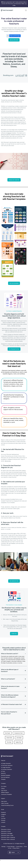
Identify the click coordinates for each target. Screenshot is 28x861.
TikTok (2, 816)
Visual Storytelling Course (7, 805)
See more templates (14, 283)
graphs (13, 727)
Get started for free (14, 581)
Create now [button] (14, 633)
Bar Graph (7, 733)
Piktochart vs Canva (6, 829)
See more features (5, 777)
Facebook (3, 812)
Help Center (4, 801)
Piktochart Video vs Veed (7, 835)
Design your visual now (14, 179)
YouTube (3, 818)
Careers (3, 788)
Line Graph (18, 737)
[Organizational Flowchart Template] (7, 232)
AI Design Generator (6, 763)
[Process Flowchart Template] (7, 214)
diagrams (4, 467)
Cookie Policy (19, 846)
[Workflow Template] (20, 214)
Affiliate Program (5, 792)
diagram (9, 133)
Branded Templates (5, 775)
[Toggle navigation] (26, 10)
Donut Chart (9, 737)
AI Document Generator (7, 765)
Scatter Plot (18, 742)
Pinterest (3, 820)
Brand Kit (3, 773)
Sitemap (3, 846)
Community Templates (6, 794)
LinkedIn (3, 822)
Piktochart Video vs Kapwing (8, 837)
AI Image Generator (5, 767)
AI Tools (3, 771)
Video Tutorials (4, 803)
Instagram (3, 814)
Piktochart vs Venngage (6, 833)
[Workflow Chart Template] (20, 256)
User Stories (4, 790)
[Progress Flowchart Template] (7, 268)
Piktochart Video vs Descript (8, 839)
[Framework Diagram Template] (20, 235)
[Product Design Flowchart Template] (7, 250)
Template (3, 779)
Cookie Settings (10, 846)
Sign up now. (8, 461)
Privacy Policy (16, 848)
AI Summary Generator (6, 769)
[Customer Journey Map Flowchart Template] (20, 227)
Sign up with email (14, 39)
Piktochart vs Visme (6, 831)
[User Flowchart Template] (20, 243)
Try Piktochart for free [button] (14, 349)
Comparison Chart (18, 733)
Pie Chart (9, 742)
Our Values (3, 786)
